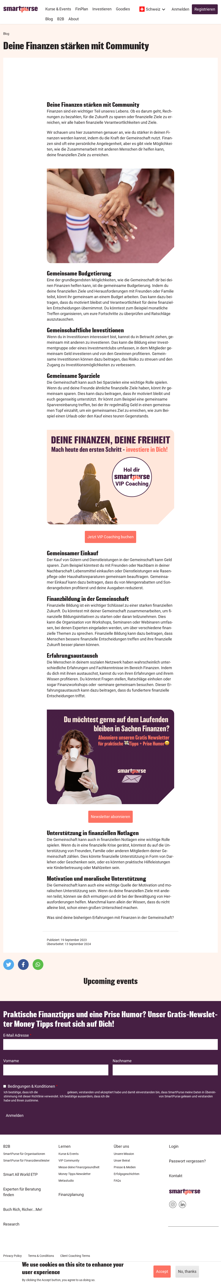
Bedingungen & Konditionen (31, 1086)
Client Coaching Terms (75, 1256)
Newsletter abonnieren (110, 816)
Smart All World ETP (20, 1174)
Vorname (11, 1061)
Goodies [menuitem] (123, 9)
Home (174, 1190)
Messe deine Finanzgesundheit (78, 1167)
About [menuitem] (73, 19)
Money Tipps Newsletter (74, 1174)
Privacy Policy (12, 1256)
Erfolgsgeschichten (126, 1174)
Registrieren (204, 9)
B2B (6, 1146)
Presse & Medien (125, 1167)
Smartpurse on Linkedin (182, 1205)
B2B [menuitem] (60, 19)
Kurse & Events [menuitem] (58, 9)
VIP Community (68, 1160)
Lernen (64, 1146)
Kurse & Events (68, 1154)
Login (173, 1146)
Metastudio (66, 1180)
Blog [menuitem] (49, 19)
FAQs (117, 1180)
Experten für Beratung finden (22, 1192)
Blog (6, 33)
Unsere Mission (124, 1154)
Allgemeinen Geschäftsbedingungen (134, 1096)
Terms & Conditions (41, 1256)
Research (11, 1224)
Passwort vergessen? (187, 1161)
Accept (162, 1271)
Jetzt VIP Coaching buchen (110, 537)
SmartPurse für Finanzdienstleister (26, 1160)
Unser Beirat (122, 1160)
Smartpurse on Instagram (173, 1205)
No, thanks (187, 1271)
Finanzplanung (71, 1194)
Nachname (122, 1061)
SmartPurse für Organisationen (24, 1154)
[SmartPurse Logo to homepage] (22, 9)
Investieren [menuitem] (102, 9)
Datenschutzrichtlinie (52, 1092)
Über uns (121, 1146)
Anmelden (180, 9)
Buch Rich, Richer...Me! (22, 1209)
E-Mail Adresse (16, 1035)
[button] (8, 964)
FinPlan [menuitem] (81, 9)
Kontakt (175, 1175)
